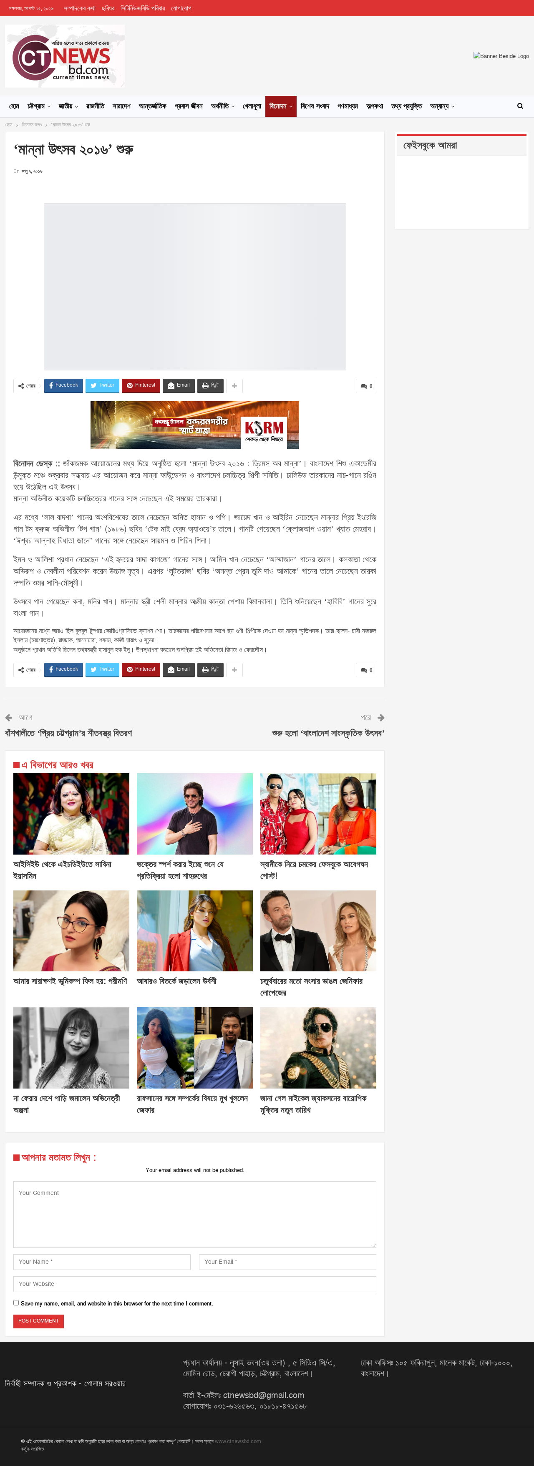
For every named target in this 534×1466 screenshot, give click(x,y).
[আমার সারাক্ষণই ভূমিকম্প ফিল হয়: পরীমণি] (71, 931)
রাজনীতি (95, 106)
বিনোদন (278, 106)
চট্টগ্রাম (36, 106)
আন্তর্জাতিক (152, 106)
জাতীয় (65, 106)
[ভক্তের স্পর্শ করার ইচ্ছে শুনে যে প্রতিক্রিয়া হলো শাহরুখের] (195, 814)
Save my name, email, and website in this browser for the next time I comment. (117, 1304)
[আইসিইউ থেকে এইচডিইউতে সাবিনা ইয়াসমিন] (71, 814)
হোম (14, 106)
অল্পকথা (374, 106)
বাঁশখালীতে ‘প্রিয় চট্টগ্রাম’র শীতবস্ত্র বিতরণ (68, 733)
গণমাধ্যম (348, 106)
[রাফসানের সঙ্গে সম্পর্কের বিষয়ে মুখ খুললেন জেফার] (195, 1048)
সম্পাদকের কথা (80, 8)
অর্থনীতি (220, 106)
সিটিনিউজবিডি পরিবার (143, 8)
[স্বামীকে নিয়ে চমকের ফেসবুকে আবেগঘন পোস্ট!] (318, 814)
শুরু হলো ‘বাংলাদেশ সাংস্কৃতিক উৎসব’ (328, 733)
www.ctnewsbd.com (238, 1441)
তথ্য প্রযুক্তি (406, 106)
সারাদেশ (122, 106)
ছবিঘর (108, 8)
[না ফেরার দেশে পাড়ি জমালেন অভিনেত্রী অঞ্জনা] (71, 1048)
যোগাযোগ (181, 8)
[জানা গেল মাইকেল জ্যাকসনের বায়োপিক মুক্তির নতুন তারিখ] (318, 1048)
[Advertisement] (195, 188)
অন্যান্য (439, 106)
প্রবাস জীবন (189, 106)
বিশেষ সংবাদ (315, 106)
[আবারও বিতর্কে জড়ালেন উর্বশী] (195, 931)
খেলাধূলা (252, 106)
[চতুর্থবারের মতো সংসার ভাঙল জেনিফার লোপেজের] (318, 931)
